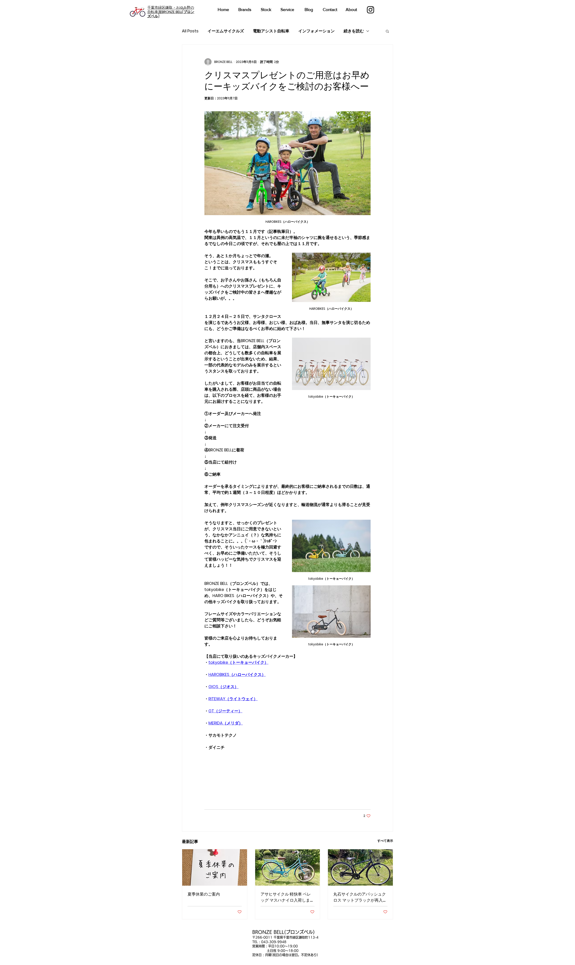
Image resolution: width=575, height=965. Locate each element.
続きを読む (354, 31)
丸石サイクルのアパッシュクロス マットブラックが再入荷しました (360, 897)
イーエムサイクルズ (226, 31)
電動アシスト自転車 (271, 31)
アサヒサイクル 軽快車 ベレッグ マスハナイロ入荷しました (287, 897)
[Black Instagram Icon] (370, 10)
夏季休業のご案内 (204, 894)
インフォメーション (316, 31)
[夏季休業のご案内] (214, 867)
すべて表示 (385, 840)
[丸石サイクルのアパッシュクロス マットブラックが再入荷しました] (360, 867)
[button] (387, 31)
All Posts (190, 31)
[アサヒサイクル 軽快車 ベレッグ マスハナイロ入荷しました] (287, 867)
